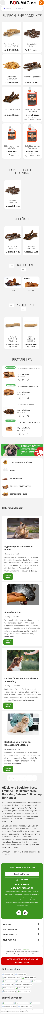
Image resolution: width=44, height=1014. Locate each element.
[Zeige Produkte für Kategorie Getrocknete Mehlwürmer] (5, 462)
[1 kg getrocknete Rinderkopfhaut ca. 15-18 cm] (9, 428)
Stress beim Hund (13, 612)
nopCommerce (25, 949)
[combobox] (22, 8)
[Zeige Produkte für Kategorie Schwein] (30, 282)
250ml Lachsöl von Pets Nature (32, 147)
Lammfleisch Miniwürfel (32, 45)
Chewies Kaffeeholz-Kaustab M (31, 339)
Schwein (31, 291)
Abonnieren (23, 884)
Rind (13, 291)
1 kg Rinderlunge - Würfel (25, 405)
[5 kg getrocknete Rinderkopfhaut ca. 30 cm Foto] (9, 392)
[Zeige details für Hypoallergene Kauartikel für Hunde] (23, 539)
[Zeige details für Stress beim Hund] (23, 604)
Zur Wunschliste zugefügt (23, 380)
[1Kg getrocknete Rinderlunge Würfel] (9, 410)
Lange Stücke (11, 385)
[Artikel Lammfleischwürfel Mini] (32, 31)
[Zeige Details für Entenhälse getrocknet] (11, 96)
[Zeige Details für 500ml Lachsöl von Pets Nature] (11, 132)
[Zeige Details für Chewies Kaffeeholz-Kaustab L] (12, 325)
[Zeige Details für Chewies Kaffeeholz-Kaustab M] (31, 325)
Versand (33, 117)
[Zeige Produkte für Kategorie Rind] (12, 282)
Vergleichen (28, 380)
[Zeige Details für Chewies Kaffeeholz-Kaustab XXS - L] (11, 31)
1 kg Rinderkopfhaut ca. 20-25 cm (28, 422)
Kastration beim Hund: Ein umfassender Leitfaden (17, 743)
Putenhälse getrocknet (32, 77)
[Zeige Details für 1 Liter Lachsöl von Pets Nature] (32, 96)
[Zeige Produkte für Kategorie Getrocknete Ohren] (5, 494)
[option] (13, 194)
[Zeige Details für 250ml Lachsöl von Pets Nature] (32, 132)
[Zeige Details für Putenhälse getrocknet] (32, 63)
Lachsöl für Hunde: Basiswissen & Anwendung (21, 680)
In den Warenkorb (19, 380)
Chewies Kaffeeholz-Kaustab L (12, 339)
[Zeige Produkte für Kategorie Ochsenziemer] (5, 478)
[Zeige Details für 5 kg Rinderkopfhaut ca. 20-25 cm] (9, 374)
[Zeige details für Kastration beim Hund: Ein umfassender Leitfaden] (23, 734)
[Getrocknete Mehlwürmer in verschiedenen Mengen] (11, 63)
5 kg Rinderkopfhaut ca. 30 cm (27, 387)
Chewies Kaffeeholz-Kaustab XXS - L (12, 45)
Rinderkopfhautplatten (20, 486)
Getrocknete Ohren (18, 494)
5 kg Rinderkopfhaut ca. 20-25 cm (28, 369)
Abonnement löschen (23, 888)
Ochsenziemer (16, 478)
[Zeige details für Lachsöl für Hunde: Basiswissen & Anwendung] (23, 671)
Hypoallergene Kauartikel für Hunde (18, 548)
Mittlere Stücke (10, 367)
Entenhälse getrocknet (12, 109)
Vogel (12, 470)
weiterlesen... (31, 571)
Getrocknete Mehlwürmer (12, 78)
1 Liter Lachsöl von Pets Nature (32, 110)
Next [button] (23, 269)
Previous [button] (11, 266)
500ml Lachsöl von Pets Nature (11, 147)
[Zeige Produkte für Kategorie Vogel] (5, 470)
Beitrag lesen (8, 576)
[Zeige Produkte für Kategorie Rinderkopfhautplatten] (5, 486)
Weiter (29, 778)
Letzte (34, 778)
